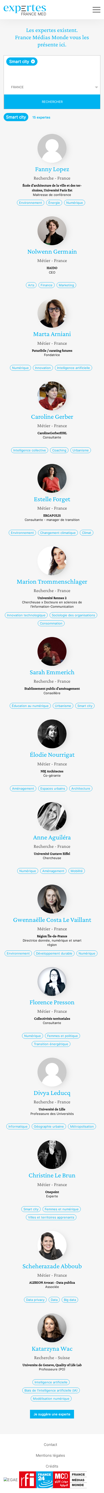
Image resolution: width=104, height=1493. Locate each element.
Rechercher (52, 102)
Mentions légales (50, 1455)
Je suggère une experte (52, 1414)
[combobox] (52, 68)
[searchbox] (52, 73)
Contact (50, 1444)
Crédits (52, 1466)
